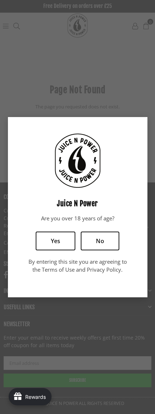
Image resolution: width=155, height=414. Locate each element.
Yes (55, 241)
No (100, 241)
